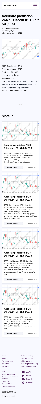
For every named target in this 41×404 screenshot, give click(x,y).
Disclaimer (5, 366)
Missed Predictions (8, 374)
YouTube (29, 372)
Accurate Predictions (11, 29)
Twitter (28, 375)
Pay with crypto (7, 361)
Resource (5, 364)
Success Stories (7, 384)
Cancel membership (9, 386)
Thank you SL (7, 381)
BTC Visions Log (27, 356)
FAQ (3, 372)
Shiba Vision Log (27, 361)
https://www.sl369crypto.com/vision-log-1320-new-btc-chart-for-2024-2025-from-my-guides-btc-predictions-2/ (19, 84)
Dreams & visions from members (10, 378)
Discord (29, 379)
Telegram (29, 382)
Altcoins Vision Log (28, 358)
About (4, 358)
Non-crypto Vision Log (29, 364)
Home (4, 356)
